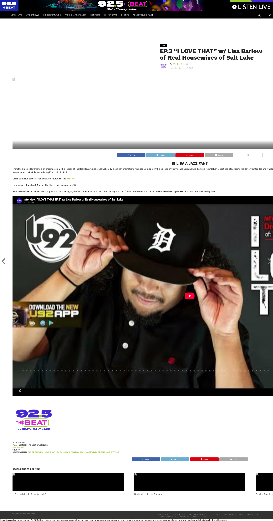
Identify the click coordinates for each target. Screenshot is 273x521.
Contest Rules (163, 514)
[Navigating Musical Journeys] (189, 475)
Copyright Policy (197, 514)
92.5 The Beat (179, 64)
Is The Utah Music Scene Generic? (29, 494)
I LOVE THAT (49, 452)
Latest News (32, 15)
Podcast (70, 178)
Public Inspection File (249, 514)
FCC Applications (228, 514)
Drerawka (37, 452)
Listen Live (16, 15)
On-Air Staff (110, 15)
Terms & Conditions (168, 516)
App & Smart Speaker (75, 15)
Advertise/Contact (143, 15)
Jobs (204, 516)
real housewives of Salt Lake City (97, 452)
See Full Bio (18, 447)
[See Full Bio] (26, 447)
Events (125, 15)
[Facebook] (14, 450)
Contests (95, 15)
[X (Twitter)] (16, 450)
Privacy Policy (179, 514)
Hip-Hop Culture (52, 15)
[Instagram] (19, 450)
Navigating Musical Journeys (148, 494)
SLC (117, 452)
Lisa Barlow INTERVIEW (67, 452)
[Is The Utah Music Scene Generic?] (68, 475)
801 (29, 452)
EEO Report (213, 514)
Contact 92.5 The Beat (189, 516)
